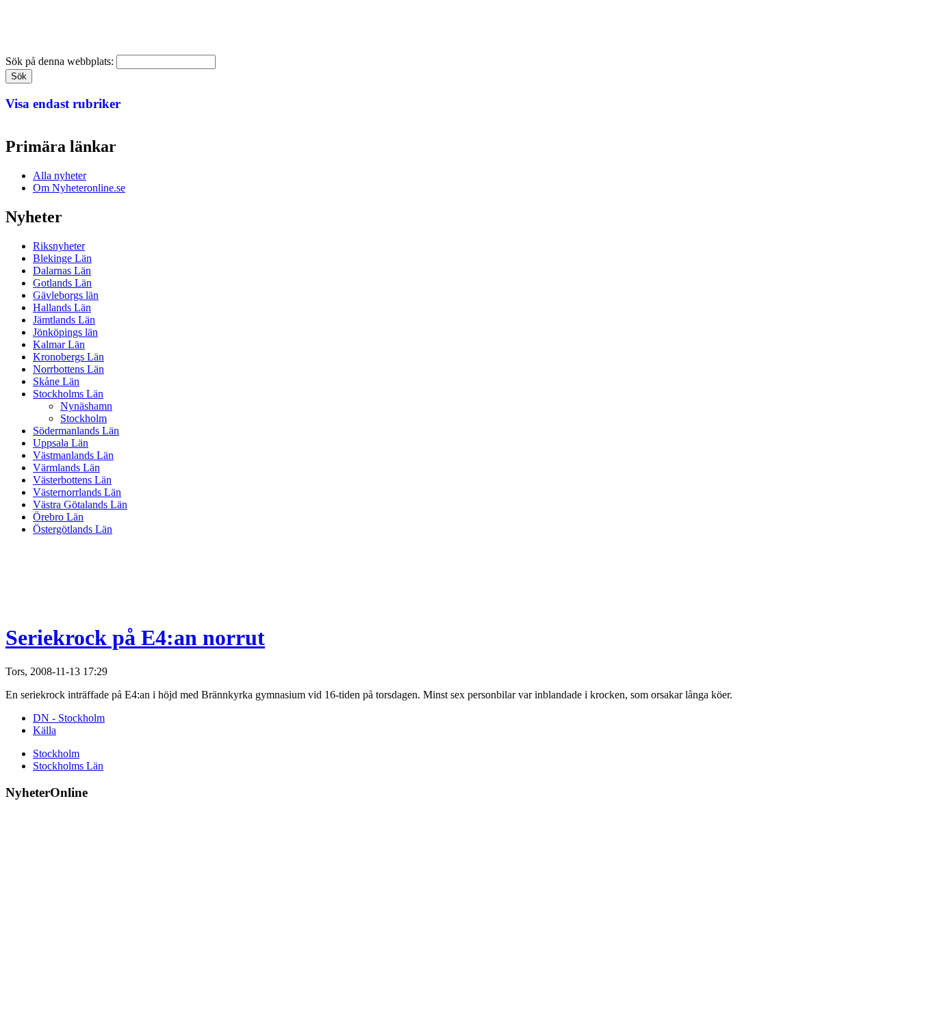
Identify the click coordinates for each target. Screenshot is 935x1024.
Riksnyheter (59, 246)
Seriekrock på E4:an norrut (135, 637)
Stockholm (83, 418)
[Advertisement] (254, 577)
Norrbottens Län (68, 369)
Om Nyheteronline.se (79, 188)
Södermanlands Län (76, 430)
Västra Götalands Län (80, 504)
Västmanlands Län (73, 455)
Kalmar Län (59, 344)
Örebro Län (58, 517)
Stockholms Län (68, 393)
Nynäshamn (86, 406)
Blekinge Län (62, 258)
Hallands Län (62, 307)
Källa (44, 730)
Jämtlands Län (64, 320)
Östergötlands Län (72, 529)
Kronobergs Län (68, 357)
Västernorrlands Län (77, 492)
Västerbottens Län (72, 480)
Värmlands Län (66, 467)
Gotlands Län (62, 283)
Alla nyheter (59, 175)
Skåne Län (56, 381)
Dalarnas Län (62, 270)
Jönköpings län (65, 332)
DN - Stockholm (69, 718)
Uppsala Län (60, 443)
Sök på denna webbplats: (60, 61)
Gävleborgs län (66, 295)
